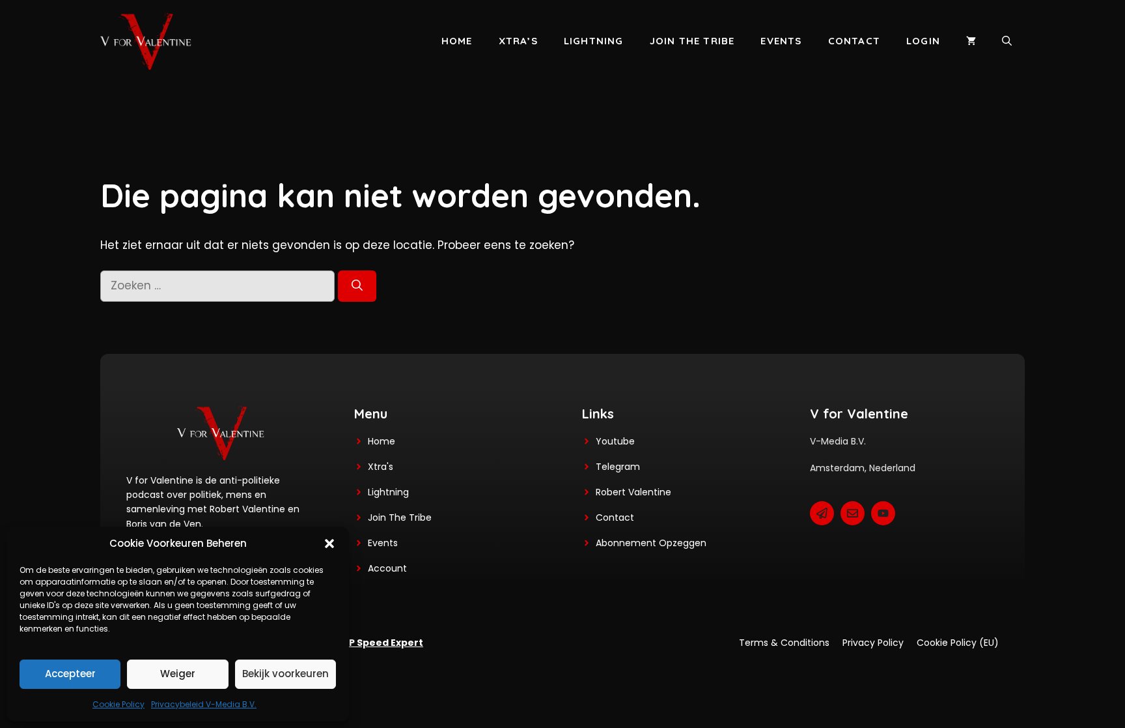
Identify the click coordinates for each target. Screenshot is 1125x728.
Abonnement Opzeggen (651, 542)
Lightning (594, 41)
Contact (854, 41)
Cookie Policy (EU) (958, 642)
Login (923, 41)
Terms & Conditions (784, 642)
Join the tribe (692, 41)
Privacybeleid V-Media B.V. (204, 704)
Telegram (618, 466)
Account (387, 568)
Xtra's (380, 466)
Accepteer (70, 673)
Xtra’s (518, 41)
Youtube (615, 441)
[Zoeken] (357, 286)
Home (457, 41)
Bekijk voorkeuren (285, 673)
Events (780, 41)
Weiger (177, 673)
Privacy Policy (873, 642)
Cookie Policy (118, 704)
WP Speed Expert (381, 642)
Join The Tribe (400, 517)
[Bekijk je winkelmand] (971, 41)
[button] (329, 543)
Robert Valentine (633, 492)
